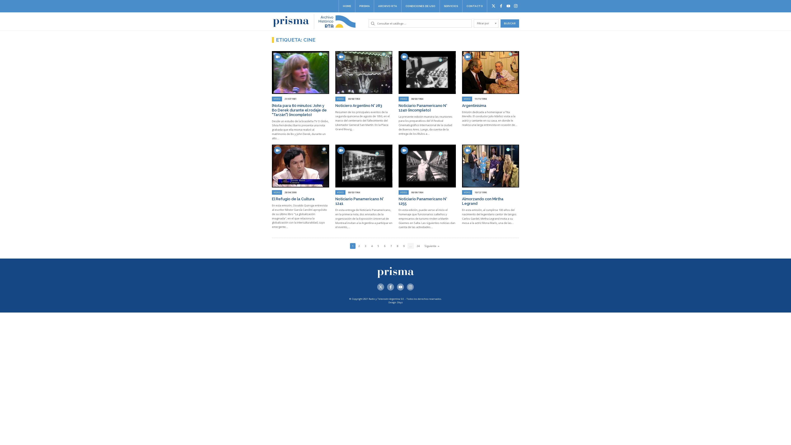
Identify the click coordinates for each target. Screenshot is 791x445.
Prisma (364, 6)
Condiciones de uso (420, 6)
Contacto (475, 6)
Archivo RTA (387, 6)
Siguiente (430, 246)
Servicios (451, 6)
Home (347, 6)
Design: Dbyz (395, 302)
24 (418, 246)
